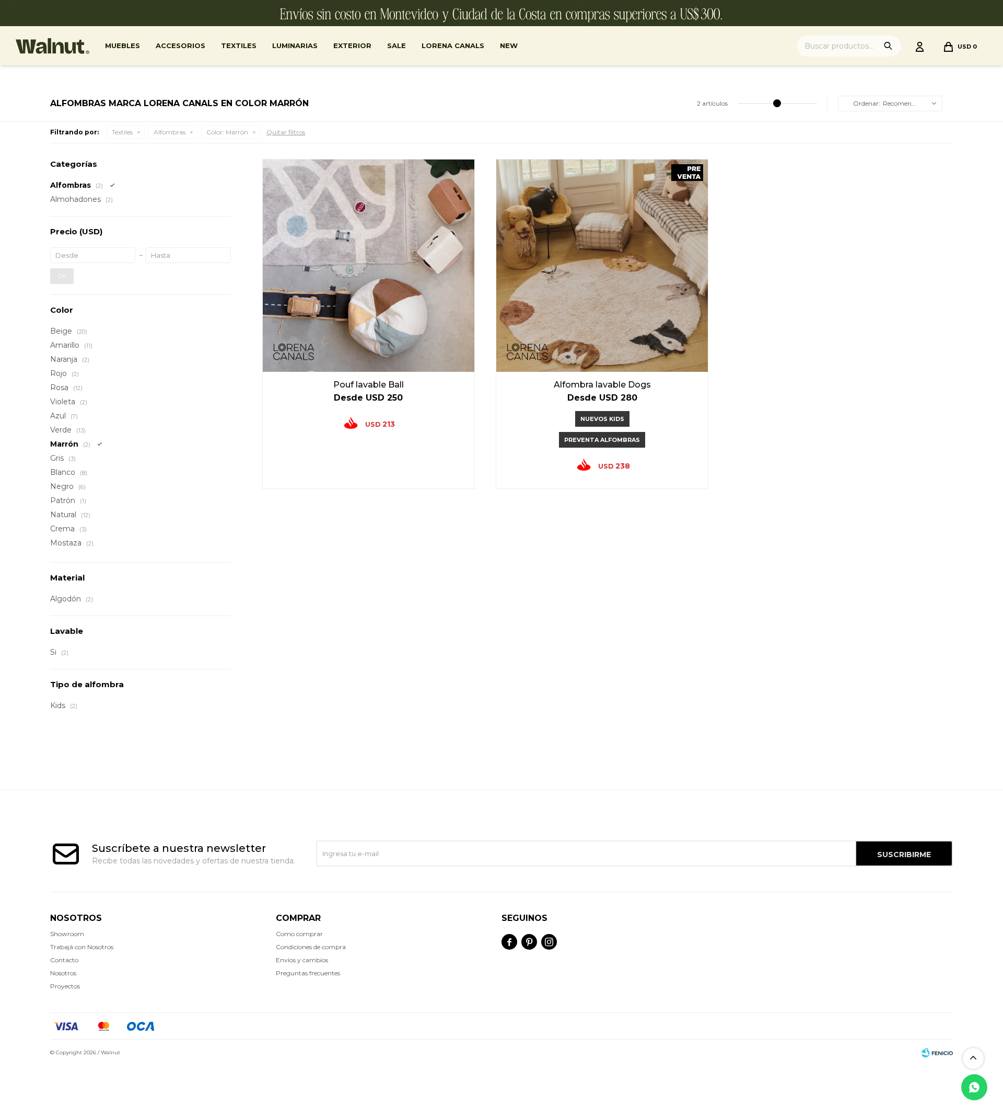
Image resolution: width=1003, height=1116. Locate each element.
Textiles (238, 45)
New (509, 45)
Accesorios (180, 45)
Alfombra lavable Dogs (602, 385)
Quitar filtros (285, 132)
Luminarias (295, 45)
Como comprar (299, 934)
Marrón (227, 132)
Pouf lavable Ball (368, 385)
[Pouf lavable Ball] (368, 265)
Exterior (352, 45)
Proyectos (65, 986)
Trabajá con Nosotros (81, 947)
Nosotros (63, 973)
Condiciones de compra (311, 947)
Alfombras (169, 132)
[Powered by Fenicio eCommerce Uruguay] (937, 1053)
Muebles (122, 45)
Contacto (64, 960)
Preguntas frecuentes (308, 973)
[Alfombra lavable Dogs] (602, 265)
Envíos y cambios (302, 960)
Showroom (67, 934)
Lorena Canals (453, 45)
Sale (396, 45)
